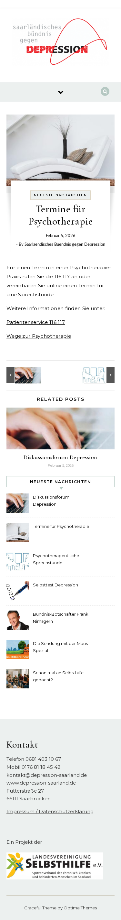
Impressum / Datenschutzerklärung (50, 811)
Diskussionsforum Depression (60, 457)
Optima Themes (80, 907)
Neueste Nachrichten (60, 195)
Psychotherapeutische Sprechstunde (56, 559)
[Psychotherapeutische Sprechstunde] (100, 375)
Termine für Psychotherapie (61, 526)
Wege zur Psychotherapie (38, 336)
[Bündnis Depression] (60, 43)
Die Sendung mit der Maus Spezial (60, 647)
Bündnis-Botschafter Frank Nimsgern (60, 618)
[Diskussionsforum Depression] (20, 375)
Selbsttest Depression (55, 584)
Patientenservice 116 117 (35, 322)
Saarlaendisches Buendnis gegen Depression (65, 245)
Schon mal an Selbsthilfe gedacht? (58, 676)
